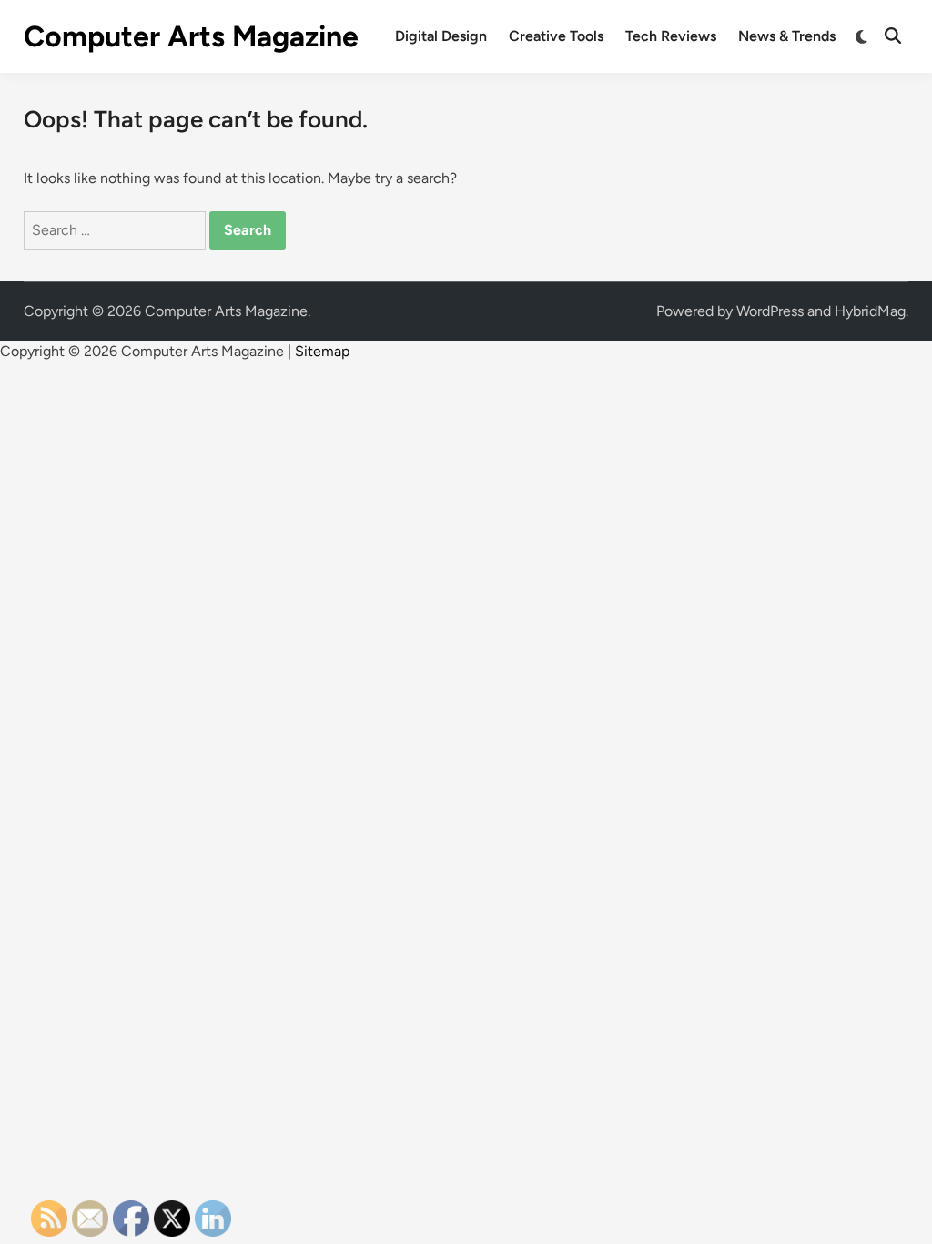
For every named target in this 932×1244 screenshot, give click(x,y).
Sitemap (322, 351)
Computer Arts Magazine (191, 36)
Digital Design (441, 36)
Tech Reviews (670, 36)
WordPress (770, 311)
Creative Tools (556, 36)
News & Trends (787, 36)
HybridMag (870, 311)
